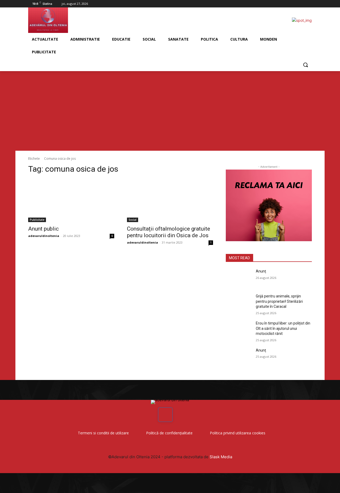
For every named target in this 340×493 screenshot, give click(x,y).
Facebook (181, 414)
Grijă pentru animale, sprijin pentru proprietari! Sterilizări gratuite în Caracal (279, 301)
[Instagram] (294, 4)
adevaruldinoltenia (43, 236)
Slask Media (221, 456)
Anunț (261, 271)
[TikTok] (301, 4)
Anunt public (43, 229)
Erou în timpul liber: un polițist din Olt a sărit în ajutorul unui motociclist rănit (283, 328)
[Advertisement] (170, 111)
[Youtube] (309, 4)
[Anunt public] (71, 200)
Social (133, 220)
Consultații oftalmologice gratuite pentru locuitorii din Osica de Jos (168, 232)
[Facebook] (287, 4)
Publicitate (37, 220)
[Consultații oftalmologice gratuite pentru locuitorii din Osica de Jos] (170, 200)
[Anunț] (239, 278)
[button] (305, 64)
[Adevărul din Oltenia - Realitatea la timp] (70, 20)
